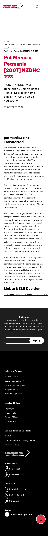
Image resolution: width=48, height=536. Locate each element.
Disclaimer (10, 421)
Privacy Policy (11, 413)
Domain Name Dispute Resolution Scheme (21, 45)
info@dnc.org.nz (19, 489)
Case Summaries (11, 48)
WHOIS (8, 436)
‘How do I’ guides (13, 393)
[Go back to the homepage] (13, 6)
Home (6, 41)
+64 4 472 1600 (18, 495)
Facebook (15, 469)
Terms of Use (11, 417)
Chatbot (15, 501)
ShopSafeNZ (11, 389)
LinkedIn (15, 474)
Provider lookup (12, 444)
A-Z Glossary (11, 376)
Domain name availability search (20, 440)
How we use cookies (14, 385)
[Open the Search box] (37, 6)
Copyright (10, 408)
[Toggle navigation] (43, 6)
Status (8, 510)
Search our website (14, 381)
